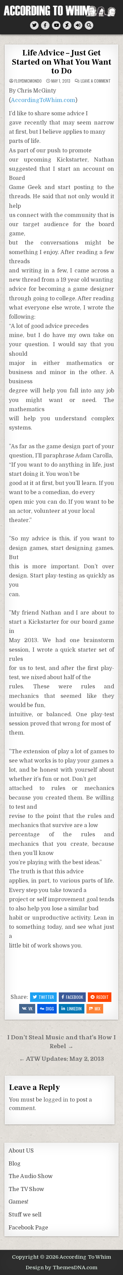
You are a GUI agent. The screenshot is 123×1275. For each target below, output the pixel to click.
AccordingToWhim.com (43, 100)
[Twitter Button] (34, 25)
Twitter (46, 997)
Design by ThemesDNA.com (61, 1267)
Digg (50, 1008)
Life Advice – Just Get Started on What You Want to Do (61, 62)
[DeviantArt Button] (67, 25)
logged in (55, 1100)
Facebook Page (28, 1228)
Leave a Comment (96, 81)
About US (21, 1151)
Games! (18, 1202)
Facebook (74, 997)
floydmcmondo (28, 81)
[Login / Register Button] (78, 25)
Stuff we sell (25, 1215)
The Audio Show (31, 1176)
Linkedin (74, 1008)
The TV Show (26, 1189)
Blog (14, 1164)
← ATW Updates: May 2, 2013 (61, 1059)
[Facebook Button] (45, 25)
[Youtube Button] (56, 25)
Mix (97, 1008)
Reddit (102, 997)
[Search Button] (89, 25)
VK (30, 1008)
